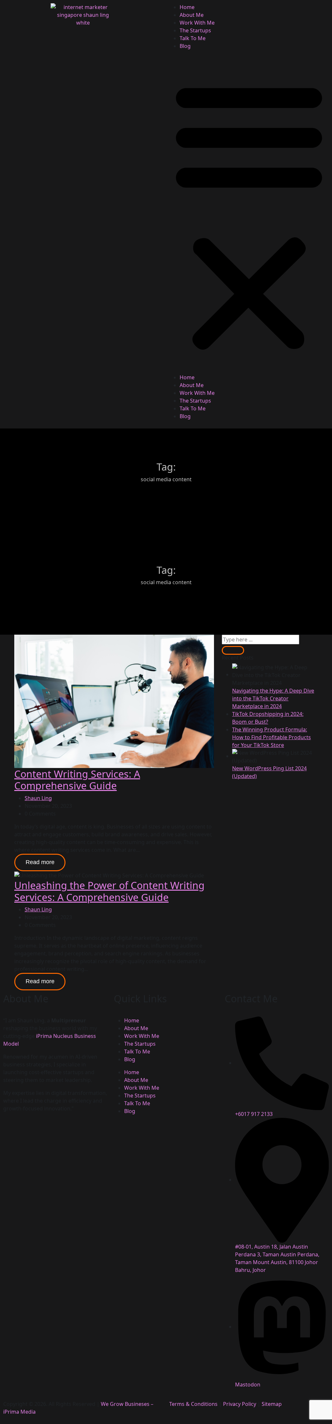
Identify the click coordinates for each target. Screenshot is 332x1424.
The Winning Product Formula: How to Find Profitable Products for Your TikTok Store (271, 737)
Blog (185, 46)
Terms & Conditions (193, 1403)
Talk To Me (193, 38)
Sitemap (272, 1403)
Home (187, 7)
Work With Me (197, 22)
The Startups (195, 30)
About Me (192, 14)
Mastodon (247, 1384)
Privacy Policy (239, 1403)
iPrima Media (19, 1411)
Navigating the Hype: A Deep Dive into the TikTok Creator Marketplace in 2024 (273, 698)
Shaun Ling (38, 798)
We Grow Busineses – (126, 1403)
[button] (249, 214)
